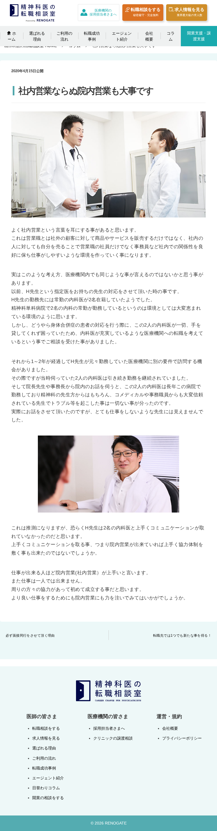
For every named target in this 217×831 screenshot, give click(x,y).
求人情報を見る (189, 12)
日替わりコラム (46, 788)
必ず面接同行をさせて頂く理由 (30, 635)
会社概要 (149, 36)
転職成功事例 (92, 36)
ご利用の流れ (64, 36)
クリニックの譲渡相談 (113, 738)
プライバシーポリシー (182, 738)
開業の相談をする (48, 797)
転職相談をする (145, 12)
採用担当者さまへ (109, 728)
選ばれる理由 (37, 36)
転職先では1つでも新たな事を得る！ (182, 635)
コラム (171, 36)
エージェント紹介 (122, 36)
